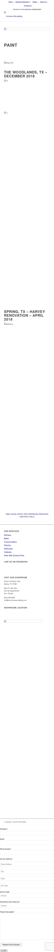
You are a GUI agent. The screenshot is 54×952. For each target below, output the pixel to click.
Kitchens (7, 535)
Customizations (10, 541)
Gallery (35, 2)
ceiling (13, 514)
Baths (6, 538)
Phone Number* (5, 849)
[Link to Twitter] (48, 822)
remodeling (33, 514)
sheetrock (24, 517)
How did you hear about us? (10, 902)
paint (26, 514)
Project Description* (7, 912)
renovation (43, 514)
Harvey (20, 514)
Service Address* (6, 859)
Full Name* (4, 829)
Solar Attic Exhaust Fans (14, 555)
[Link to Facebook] (44, 822)
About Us (43, 2)
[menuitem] (10, 2)
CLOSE (4, 951)
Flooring (7, 545)
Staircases (8, 548)
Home (11, 2)
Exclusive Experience (23, 2)
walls (31, 517)
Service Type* (5, 892)
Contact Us (27, 6)
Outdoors (8, 552)
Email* (2, 839)
